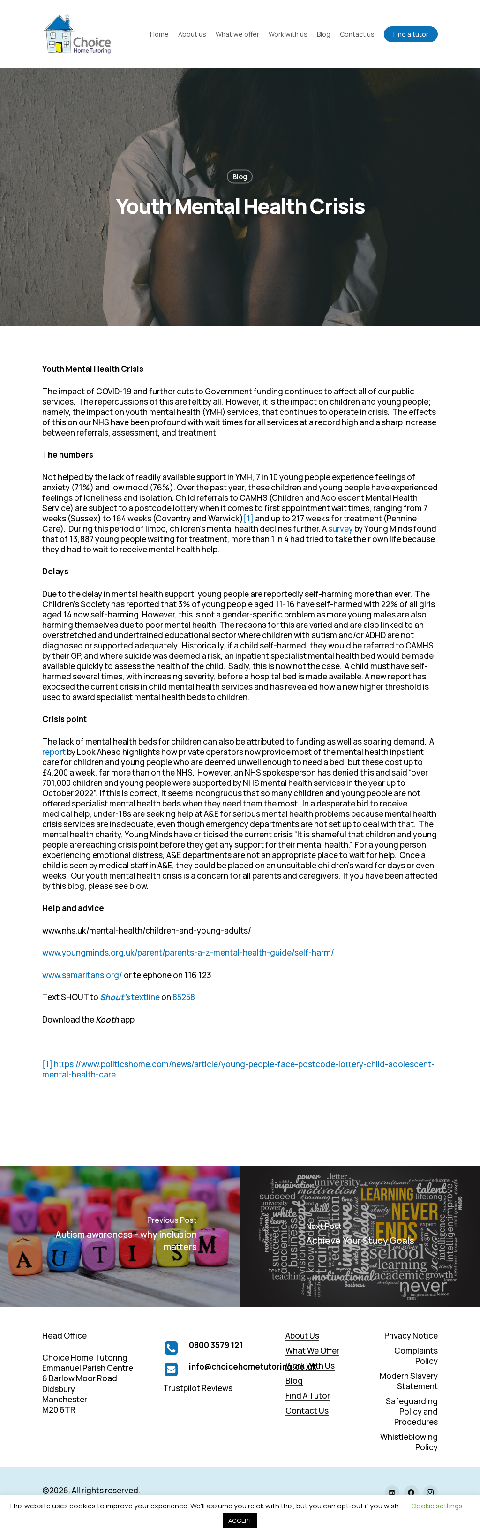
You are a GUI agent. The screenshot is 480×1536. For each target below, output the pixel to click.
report (54, 751)
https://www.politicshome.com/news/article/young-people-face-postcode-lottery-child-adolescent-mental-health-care (238, 1069)
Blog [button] (294, 1381)
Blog (239, 176)
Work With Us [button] (310, 1366)
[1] (248, 518)
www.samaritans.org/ (82, 975)
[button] (411, 1336)
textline (130, 997)
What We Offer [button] (312, 1351)
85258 (183, 997)
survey (340, 528)
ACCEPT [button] (240, 1520)
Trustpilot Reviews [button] (197, 1388)
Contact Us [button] (307, 1411)
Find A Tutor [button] (307, 1396)
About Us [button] (302, 1336)
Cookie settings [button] (437, 1506)
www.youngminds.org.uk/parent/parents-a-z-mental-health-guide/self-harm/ (188, 952)
